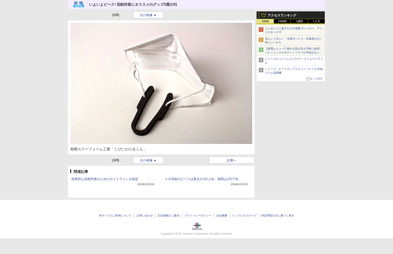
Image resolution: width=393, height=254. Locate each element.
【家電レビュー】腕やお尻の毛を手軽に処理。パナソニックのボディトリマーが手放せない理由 (293, 52)
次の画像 (146, 15)
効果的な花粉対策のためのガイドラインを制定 (104, 179)
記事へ (232, 160)
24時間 (282, 21)
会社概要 (221, 215)
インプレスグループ (244, 215)
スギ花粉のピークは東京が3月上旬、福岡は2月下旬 (201, 179)
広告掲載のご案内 (168, 215)
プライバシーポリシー (198, 215)
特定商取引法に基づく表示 (277, 215)
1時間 (265, 21)
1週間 (299, 21)
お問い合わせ (144, 215)
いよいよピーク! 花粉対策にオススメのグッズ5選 (129, 4)
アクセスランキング (282, 15)
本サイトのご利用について (115, 215)
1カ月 (316, 21)
